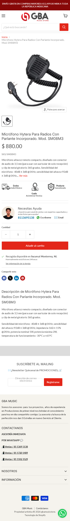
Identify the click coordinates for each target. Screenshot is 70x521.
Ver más (23, 175)
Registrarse (53, 382)
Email (60, 217)
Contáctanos (42, 508)
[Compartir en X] (10, 278)
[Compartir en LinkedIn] (16, 278)
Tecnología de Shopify (35, 515)
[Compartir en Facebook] (4, 278)
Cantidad (6, 227)
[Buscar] (64, 27)
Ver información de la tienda (18, 264)
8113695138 (26, 217)
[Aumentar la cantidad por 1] (30, 234)
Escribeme (46, 217)
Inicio (5, 37)
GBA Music (27, 508)
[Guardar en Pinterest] (22, 278)
